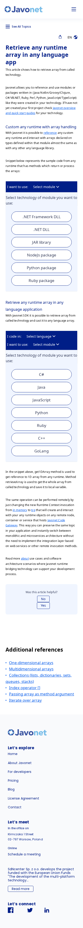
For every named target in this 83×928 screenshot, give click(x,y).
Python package (41, 267)
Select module (44, 187)
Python (41, 412)
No (43, 599)
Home (13, 754)
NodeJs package (41, 255)
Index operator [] (24, 687)
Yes (43, 605)
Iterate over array (25, 700)
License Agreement (23, 798)
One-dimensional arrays (31, 662)
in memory (20, 510)
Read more (21, 888)
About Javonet (20, 763)
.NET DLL (41, 229)
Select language (39, 336)
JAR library (41, 242)
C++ (41, 438)
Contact (14, 807)
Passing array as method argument (41, 694)
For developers (19, 771)
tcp (33, 510)
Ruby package (41, 280)
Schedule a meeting (24, 854)
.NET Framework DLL (42, 216)
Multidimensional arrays (31, 669)
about (25, 558)
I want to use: (17, 187)
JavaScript (41, 400)
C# (41, 374)
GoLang (41, 451)
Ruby (41, 425)
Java (41, 387)
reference (50, 133)
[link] (23, 9)
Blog (11, 789)
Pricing (13, 780)
